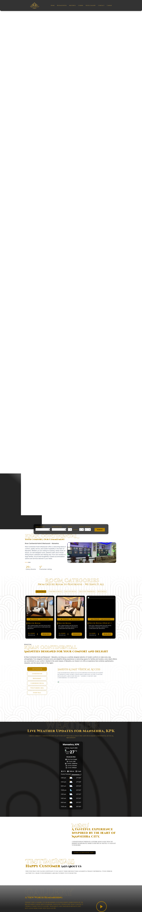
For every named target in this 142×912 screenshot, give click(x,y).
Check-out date (57, 527)
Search (99, 530)
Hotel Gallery (91, 5)
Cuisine (80, 5)
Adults (81, 527)
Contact (101, 5)
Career (109, 5)
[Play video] (101, 906)
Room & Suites (62, 5)
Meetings (72, 5)
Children (88, 527)
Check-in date (40, 527)
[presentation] (2, 501)
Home (53, 5)
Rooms (70, 527)
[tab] (41, 591)
